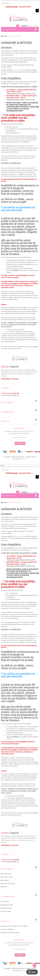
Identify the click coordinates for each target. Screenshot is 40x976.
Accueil (4, 36)
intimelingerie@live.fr (12, 395)
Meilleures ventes (6, 908)
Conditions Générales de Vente (10, 933)
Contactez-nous (6, 911)
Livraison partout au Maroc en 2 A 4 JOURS (14, 926)
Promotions (4, 902)
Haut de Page (34, 965)
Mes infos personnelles (8, 883)
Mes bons (4, 887)
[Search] (37, 10)
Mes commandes (6, 874)
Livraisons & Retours (7, 929)
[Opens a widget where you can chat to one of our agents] (32, 972)
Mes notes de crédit (7, 877)
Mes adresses (5, 880)
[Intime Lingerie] (20, 18)
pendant (15, 270)
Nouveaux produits (7, 905)
